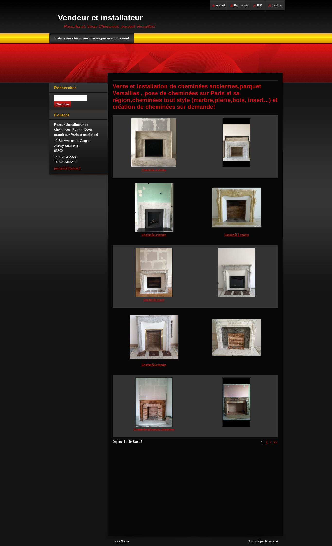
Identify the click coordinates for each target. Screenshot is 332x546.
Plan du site (241, 5)
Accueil (220, 5)
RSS (259, 5)
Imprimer (277, 5)
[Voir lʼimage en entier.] (236, 146)
